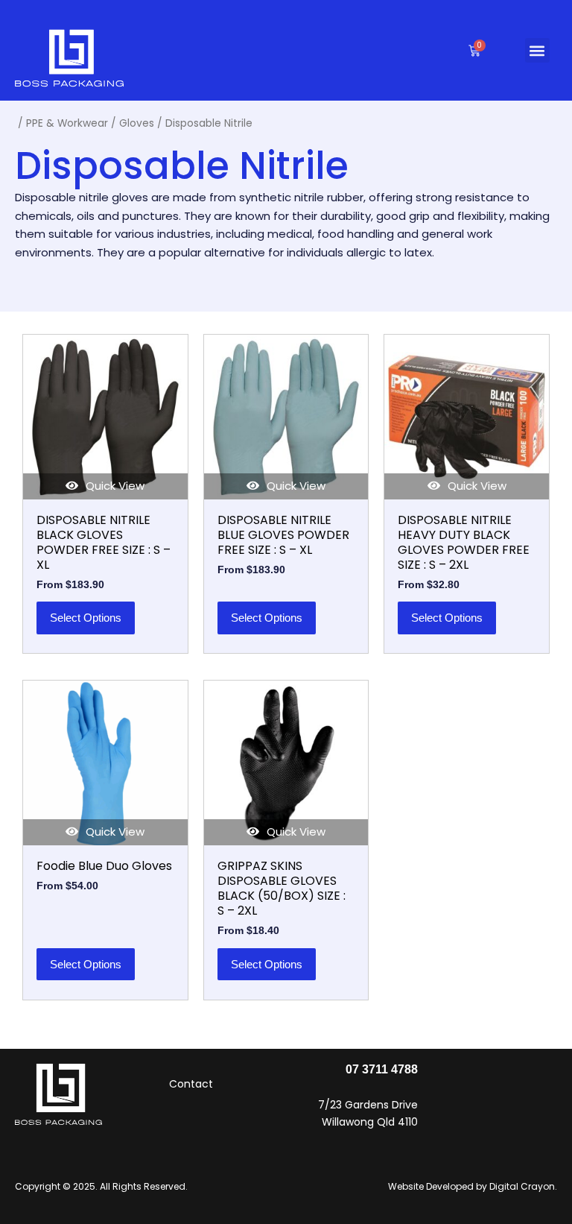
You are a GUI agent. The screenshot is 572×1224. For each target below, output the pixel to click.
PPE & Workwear (67, 123)
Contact (191, 1083)
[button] (537, 50)
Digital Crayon (522, 1186)
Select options (85, 617)
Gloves (136, 123)
